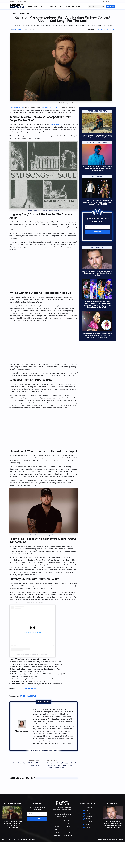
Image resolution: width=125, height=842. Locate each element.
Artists (53, 6)
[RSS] (114, 1)
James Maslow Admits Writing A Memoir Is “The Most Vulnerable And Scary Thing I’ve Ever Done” (97, 273)
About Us (13, 1)
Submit (37, 819)
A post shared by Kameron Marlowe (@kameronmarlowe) (32, 654)
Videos (67, 6)
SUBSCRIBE (110, 6)
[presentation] (97, 123)
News (30, 6)
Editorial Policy (6, 839)
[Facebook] (101, 1)
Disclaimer (35, 839)
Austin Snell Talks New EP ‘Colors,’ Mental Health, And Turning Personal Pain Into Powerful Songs (97, 168)
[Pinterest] (110, 29)
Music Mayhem (56, 124)
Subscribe (97, 232)
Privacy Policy (15, 839)
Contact (26, 1)
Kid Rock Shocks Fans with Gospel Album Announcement (25, 764)
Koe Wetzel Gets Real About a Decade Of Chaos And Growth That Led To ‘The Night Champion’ (12, 824)
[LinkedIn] (104, 29)
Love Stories (76, 6)
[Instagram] (109, 1)
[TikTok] (111, 1)
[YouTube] (106, 1)
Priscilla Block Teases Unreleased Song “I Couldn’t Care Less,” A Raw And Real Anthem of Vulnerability (61, 765)
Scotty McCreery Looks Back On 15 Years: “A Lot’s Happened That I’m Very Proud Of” (97, 136)
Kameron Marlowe (16, 108)
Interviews (44, 6)
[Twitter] (103, 1)
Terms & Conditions (25, 839)
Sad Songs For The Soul (49, 108)
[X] (98, 29)
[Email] (113, 29)
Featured (13, 13)
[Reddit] (107, 29)
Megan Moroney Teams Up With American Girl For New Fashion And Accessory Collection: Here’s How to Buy (97, 335)
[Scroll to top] (120, 838)
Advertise (19, 1)
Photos (60, 6)
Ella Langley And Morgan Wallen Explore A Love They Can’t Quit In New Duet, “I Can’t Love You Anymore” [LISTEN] (97, 202)
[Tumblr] (101, 29)
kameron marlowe (28, 696)
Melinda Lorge (21, 731)
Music (36, 6)
